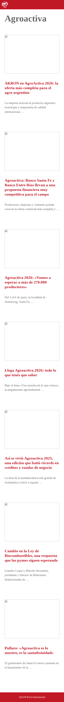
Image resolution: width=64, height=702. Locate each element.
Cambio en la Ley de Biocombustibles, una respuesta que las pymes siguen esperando (31, 555)
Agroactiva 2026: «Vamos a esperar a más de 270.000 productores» (28, 282)
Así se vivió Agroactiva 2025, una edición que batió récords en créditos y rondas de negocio (32, 463)
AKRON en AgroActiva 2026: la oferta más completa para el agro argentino (31, 88)
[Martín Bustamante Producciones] (5, 4)
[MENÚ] (59, 4)
